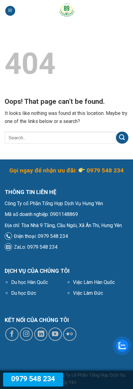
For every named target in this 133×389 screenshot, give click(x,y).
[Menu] (10, 11)
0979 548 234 (105, 170)
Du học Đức (23, 293)
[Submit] (122, 138)
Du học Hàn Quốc (29, 282)
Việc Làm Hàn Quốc (94, 282)
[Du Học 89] (66, 11)
